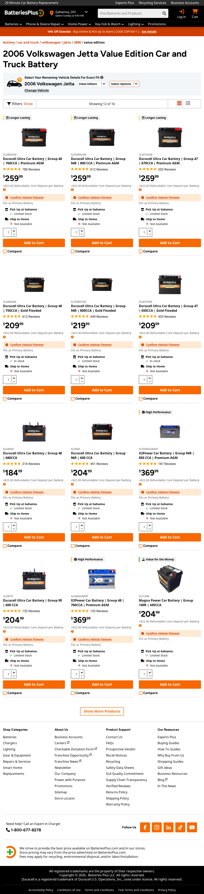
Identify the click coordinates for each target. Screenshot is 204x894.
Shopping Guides (170, 761)
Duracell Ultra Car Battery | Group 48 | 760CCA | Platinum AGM (32, 161)
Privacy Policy (167, 890)
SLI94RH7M (78, 302)
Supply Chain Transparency (126, 780)
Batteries (10, 737)
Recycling (113, 761)
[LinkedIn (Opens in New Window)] (169, 827)
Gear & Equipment (17, 755)
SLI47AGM (145, 154)
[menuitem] (13, 24)
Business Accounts (185, 3)
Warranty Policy (118, 804)
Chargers (10, 743)
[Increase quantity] (13, 230)
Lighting (9, 749)
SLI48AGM (10, 154)
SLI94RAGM (78, 154)
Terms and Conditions (99, 890)
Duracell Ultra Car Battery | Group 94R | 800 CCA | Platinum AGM (98, 161)
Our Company (65, 773)
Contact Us (114, 737)
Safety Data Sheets (120, 767)
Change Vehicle (37, 90)
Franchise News (67, 761)
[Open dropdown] (101, 77)
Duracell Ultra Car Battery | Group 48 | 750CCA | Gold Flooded (32, 308)
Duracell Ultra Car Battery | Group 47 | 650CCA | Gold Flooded (168, 308)
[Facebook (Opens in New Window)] (145, 827)
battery (9, 42)
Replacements (13, 773)
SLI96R (75, 449)
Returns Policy (117, 792)
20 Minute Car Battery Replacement (31, 3)
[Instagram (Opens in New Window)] (157, 827)
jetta (67, 42)
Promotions (64, 786)
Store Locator (65, 798)
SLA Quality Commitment (125, 773)
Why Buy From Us (171, 755)
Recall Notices (116, 755)
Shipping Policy (117, 798)
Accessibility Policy (40, 890)
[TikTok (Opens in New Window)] (180, 827)
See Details (149, 31)
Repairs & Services (17, 761)
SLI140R (144, 596)
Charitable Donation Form (75, 749)
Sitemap (61, 792)
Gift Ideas (165, 767)
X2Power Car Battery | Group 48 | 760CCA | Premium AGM (97, 602)
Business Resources (172, 773)
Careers (61, 743)
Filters (17, 103)
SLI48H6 (8, 449)
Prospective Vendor (121, 749)
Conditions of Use (69, 890)
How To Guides (169, 749)
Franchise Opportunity (72, 755)
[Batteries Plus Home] (25, 13)
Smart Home (12, 767)
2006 (77, 42)
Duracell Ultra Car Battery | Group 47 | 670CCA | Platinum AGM (168, 161)
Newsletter (63, 767)
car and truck (28, 42)
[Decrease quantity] (13, 234)
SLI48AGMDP (79, 596)
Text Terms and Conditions (136, 890)
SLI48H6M (9, 302)
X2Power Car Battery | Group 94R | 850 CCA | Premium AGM (166, 455)
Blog (161, 780)
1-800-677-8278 (26, 830)
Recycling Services (152, 3)
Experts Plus (125, 3)
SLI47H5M (145, 302)
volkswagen (51, 42)
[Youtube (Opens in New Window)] (192, 827)
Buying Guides (168, 743)
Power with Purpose (70, 780)
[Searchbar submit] (164, 13)
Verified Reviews (118, 786)
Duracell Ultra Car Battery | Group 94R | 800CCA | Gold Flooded (98, 308)
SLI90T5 (8, 596)
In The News (167, 786)
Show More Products (102, 711)
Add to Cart (34, 242)
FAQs (110, 743)
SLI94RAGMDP (148, 449)
